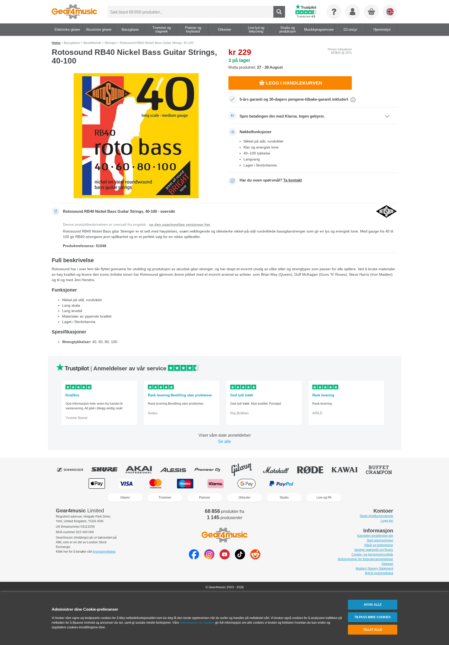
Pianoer (204, 497)
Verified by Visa (351, 483)
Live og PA (324, 497)
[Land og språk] (390, 12)
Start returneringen (380, 540)
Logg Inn (387, 521)
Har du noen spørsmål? (271, 180)
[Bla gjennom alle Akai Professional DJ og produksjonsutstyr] (142, 469)
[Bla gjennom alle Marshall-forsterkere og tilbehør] (279, 469)
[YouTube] (225, 558)
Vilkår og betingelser (378, 545)
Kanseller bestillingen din (375, 536)
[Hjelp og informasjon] (334, 12)
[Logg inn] (353, 12)
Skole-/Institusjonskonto (376, 516)
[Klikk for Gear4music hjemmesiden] (74, 11)
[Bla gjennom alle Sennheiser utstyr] (74, 469)
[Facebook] (194, 558)
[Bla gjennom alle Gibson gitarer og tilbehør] (245, 469)
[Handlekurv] (371, 12)
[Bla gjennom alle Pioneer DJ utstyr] (211, 469)
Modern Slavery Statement (374, 568)
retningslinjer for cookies (197, 622)
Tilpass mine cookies (372, 617)
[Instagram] (209, 558)
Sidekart (387, 564)
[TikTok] (240, 558)
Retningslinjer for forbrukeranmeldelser (365, 559)
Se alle (224, 441)
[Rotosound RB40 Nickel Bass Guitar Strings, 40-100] (136, 136)
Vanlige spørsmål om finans (373, 550)
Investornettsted (104, 551)
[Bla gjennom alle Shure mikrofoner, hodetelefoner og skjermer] (108, 469)
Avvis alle (373, 605)
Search (279, 12)
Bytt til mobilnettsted (379, 573)
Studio (284, 497)
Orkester (244, 497)
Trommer (165, 497)
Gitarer (125, 497)
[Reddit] (255, 558)
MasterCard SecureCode (318, 483)
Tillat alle (372, 629)
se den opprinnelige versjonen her (179, 224)
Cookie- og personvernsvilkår (372, 554)
